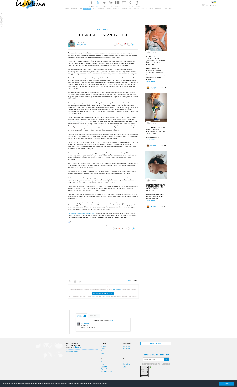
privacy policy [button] (102, 383)
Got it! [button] (227, 383)
